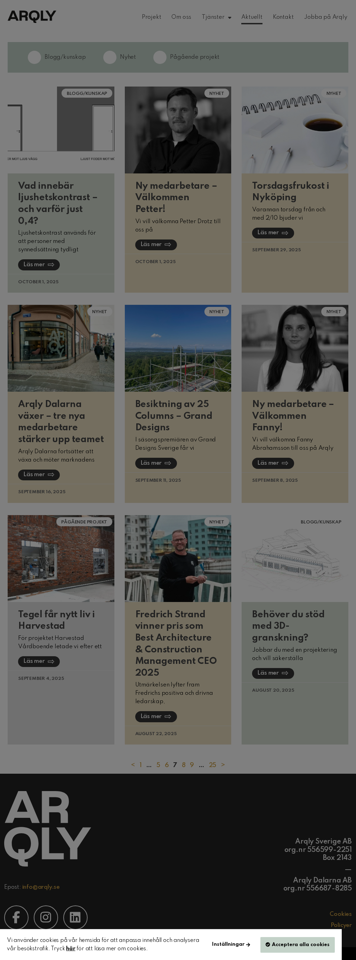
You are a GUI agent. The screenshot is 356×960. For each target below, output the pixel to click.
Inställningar (228, 944)
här (70, 949)
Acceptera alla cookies (301, 944)
